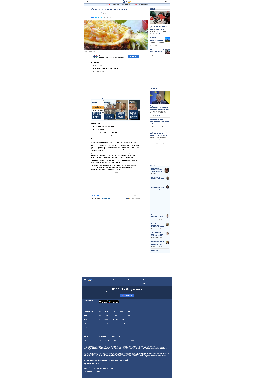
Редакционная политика (105, 198)
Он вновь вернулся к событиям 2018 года (159, 137)
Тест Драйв (101, 323)
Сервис (125, 323)
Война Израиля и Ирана (127, 4)
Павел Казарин (154, 182)
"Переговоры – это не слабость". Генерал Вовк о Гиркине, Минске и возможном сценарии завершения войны (160, 107)
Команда (115, 279)
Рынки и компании (102, 332)
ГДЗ (99, 319)
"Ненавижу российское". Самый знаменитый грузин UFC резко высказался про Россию (157, 51)
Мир (108, 307)
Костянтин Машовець (155, 228)
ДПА (123, 319)
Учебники (106, 319)
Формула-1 (129, 315)
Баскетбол (108, 315)
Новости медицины (103, 336)
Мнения (152, 165)
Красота (114, 340)
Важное (152, 8)
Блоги (142, 307)
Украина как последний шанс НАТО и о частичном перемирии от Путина (157, 187)
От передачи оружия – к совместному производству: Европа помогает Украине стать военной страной (157, 243)
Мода (121, 340)
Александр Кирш (154, 191)
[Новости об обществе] (128, 198)
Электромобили (110, 323)
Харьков (106, 311)
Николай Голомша (154, 246)
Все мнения (154, 250)
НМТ (134, 319)
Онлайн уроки (115, 319)
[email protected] (99, 368)
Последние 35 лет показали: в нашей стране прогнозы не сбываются (158, 179)
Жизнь (120, 307)
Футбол (100, 315)
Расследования (133, 307)
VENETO (135, 4)
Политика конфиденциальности (149, 279)
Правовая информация (132, 279)
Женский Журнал (130, 340)
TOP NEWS (153, 88)
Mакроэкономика (113, 332)
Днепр (121, 311)
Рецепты (100, 327)
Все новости (167, 307)
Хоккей (115, 315)
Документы (115, 281)
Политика (97, 307)
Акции (119, 323)
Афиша (100, 340)
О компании (101, 279)
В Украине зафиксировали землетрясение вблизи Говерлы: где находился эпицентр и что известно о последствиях (157, 39)
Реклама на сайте (102, 281)
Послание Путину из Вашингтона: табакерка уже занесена (157, 216)
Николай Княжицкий (155, 237)
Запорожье (114, 311)
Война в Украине (116, 4)
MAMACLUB (113, 336)
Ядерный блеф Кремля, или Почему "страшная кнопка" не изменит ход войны (156, 170)
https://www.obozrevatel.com (127, 346)
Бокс (122, 315)
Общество (155, 307)
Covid (120, 336)
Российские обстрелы (143, 4)
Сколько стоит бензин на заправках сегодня (160, 31)
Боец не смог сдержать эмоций (157, 55)
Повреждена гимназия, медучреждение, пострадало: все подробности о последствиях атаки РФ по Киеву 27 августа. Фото (160, 121)
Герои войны (109, 4)
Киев (100, 311)
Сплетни (107, 340)
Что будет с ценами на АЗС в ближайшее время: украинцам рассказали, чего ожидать (159, 27)
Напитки (108, 327)
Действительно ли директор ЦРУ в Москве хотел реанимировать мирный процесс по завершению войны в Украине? (157, 234)
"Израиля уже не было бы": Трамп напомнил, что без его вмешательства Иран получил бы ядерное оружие (159, 133)
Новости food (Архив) (99, 12)
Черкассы (129, 311)
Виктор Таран (154, 173)
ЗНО (128, 319)
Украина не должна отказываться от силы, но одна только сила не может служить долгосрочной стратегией (159, 112)
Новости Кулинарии (118, 327)
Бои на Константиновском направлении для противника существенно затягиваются (158, 225)
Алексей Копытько (154, 219)
